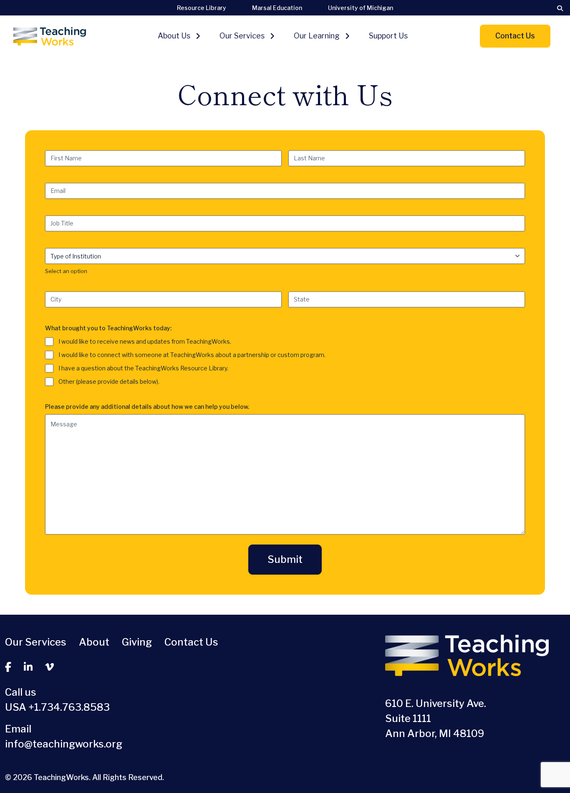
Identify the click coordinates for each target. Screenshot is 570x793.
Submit (285, 559)
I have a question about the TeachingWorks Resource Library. (143, 368)
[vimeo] (49, 667)
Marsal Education (277, 7)
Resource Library (201, 7)
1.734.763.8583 (72, 707)
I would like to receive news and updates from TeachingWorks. (144, 341)
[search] (560, 8)
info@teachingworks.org (63, 744)
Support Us (388, 35)
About (94, 642)
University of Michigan (360, 7)
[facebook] (8, 667)
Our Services (242, 35)
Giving (137, 642)
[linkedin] (28, 667)
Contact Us (515, 35)
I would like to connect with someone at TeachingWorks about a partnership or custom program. (191, 354)
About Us (174, 35)
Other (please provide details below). (108, 381)
